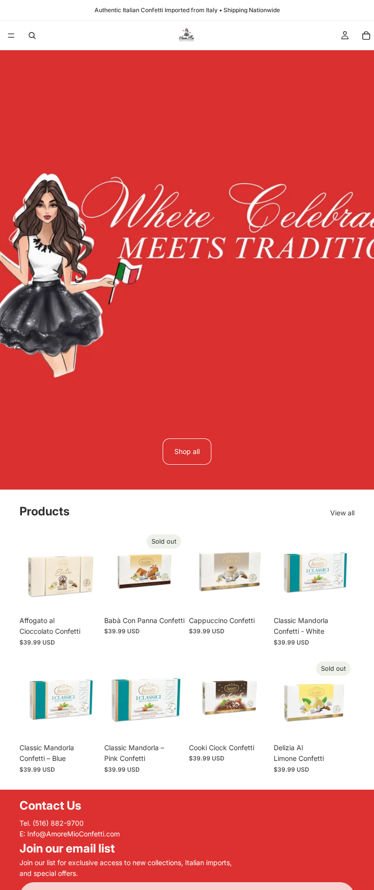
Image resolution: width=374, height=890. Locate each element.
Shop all (187, 451)
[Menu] (11, 35)
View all (342, 513)
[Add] (85, 596)
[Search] (32, 35)
